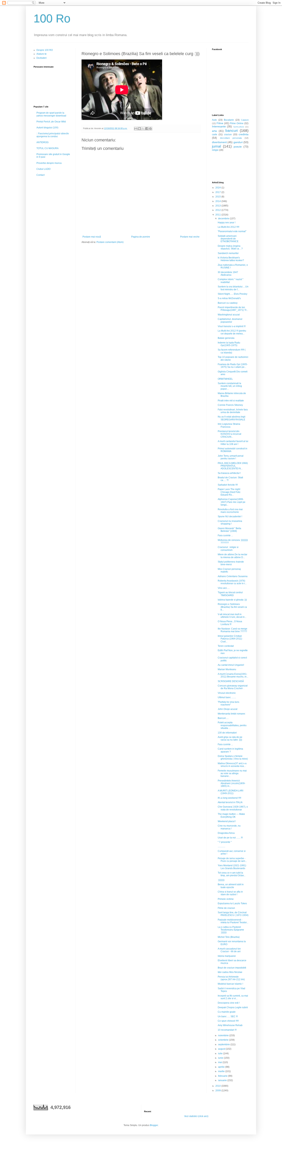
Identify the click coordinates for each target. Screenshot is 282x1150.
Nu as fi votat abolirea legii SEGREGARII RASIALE (231, 418)
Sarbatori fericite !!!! (228, 484)
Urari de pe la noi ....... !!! (230, 837)
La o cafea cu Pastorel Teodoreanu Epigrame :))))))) (231, 930)
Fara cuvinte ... (225, 535)
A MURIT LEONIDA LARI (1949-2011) (230, 792)
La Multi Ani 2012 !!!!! (228, 227)
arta (214, 130)
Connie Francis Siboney (230, 405)
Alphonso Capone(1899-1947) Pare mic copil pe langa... (231, 502)
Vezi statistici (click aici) (196, 1116)
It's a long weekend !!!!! (229, 798)
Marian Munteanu (227, 669)
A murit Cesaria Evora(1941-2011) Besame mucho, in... (233, 675)
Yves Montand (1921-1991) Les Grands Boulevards (232, 867)
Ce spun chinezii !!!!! (228, 1021)
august (222, 1049)
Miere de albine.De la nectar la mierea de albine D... (232, 556)
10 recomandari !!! (227, 1030)
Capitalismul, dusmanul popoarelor (230, 320)
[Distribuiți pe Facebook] (147, 128)
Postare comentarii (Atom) (110, 242)
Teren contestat (226, 646)
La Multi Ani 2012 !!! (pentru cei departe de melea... (232, 332)
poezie (238, 146)
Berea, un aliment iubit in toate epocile (231, 885)
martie (221, 1071)
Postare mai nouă (91, 236)
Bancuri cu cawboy (227, 303)
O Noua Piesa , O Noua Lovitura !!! (230, 622)
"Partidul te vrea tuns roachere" (228, 703)
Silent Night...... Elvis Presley (232, 294)
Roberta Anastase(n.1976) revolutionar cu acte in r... (232, 582)
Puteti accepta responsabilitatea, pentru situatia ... (232, 725)
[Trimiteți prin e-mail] (136, 128)
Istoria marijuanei (227, 956)
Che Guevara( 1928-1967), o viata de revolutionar (233, 808)
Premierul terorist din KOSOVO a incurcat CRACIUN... (229, 434)
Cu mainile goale (227, 1012)
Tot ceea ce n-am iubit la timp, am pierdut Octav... (231, 874)
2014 (218, 201)
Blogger (154, 1125)
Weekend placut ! (227, 821)
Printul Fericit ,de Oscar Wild (51, 121)
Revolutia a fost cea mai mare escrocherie (230, 510)
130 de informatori (227, 732)
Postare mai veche (190, 236)
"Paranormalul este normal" (232, 231)
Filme (220, 123)
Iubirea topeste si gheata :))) (232, 599)
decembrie (224, 218)
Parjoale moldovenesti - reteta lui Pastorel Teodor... (233, 921)
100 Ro (52, 18)
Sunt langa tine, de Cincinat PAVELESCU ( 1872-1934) (233, 914)
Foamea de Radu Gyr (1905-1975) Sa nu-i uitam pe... (233, 365)
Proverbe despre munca (49, 163)
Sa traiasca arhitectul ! (229, 473)
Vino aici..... (224, 588)
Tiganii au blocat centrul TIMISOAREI (230, 593)
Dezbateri (41, 58)
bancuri (231, 131)
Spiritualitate (238, 127)
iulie (220, 1053)
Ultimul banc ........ (227, 697)
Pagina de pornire (140, 236)
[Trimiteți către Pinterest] (150, 128)
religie (215, 150)
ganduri (238, 142)
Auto (214, 120)
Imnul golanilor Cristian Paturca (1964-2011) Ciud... (230, 639)
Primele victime (226, 899)
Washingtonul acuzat (229, 314)
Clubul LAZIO (43, 169)
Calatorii (244, 120)
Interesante (219, 126)
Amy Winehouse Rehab (230, 1025)
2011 (218, 214)
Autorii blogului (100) (47, 127)
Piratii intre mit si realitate (231, 400)
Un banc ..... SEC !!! (228, 1016)
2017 (218, 192)
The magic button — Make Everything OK (231, 815)
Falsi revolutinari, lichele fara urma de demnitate (233, 411)
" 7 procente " (225, 842)
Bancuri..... (223, 718)
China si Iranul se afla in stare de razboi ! (230, 893)
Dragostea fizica (226, 833)
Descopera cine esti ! (229, 1003)
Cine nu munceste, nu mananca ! (229, 827)
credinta (243, 134)
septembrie (224, 1044)
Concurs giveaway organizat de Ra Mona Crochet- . (232, 687)
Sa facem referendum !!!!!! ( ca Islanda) (232, 351)
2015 (218, 196)
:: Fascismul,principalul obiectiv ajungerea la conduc (52, 135)
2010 (218, 1086)
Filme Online (236, 123)
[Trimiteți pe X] (143, 128)
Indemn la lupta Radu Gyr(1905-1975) (229, 344)
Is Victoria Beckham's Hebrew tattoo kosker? (231, 259)
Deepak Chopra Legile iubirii (233, 1007)
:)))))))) (221, 880)
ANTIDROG (42, 142)
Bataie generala (226, 338)
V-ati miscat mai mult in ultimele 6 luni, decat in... (232, 615)
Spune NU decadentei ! (230, 516)
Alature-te (41, 54)
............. (221, 846)
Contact (40, 175)
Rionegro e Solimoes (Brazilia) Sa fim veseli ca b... (232, 607)
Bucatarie (229, 120)
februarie (223, 1076)
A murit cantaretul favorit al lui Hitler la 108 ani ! (233, 442)
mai (220, 1062)
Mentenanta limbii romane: (232, 713)
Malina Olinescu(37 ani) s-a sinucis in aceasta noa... (232, 764)
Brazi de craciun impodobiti (232, 967)
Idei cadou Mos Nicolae (230, 972)
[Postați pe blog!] (139, 128)
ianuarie (222, 1080)
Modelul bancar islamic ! (230, 984)
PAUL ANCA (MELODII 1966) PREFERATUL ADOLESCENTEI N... (233, 466)
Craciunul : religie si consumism (228, 548)
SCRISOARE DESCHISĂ (231, 681)
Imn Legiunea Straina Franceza (229, 425)
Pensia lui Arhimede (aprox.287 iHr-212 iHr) (231, 978)
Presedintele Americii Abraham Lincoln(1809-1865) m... (231, 783)
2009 (218, 1090)
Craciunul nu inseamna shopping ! (230, 522)
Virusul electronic (227, 693)
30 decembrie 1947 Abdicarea (228, 273)
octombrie (223, 1040)
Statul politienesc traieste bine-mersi (231, 563)
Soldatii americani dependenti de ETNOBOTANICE (228, 239)
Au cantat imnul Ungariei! (231, 665)
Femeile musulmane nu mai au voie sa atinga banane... (232, 773)
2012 (218, 210)
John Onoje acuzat (227, 709)
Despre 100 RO (44, 50)
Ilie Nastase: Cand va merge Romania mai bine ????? (232, 630)
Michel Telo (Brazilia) (229, 937)
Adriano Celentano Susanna (232, 576)
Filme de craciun (226, 908)
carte (214, 134)
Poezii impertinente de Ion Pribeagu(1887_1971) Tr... (233, 308)
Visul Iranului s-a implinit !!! (232, 326)
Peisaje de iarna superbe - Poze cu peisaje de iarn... (232, 859)
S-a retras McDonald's (229, 298)
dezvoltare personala (231, 138)
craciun (228, 134)
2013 (218, 205)
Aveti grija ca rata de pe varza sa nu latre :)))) (230, 738)
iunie (221, 1058)
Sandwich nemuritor (228, 253)
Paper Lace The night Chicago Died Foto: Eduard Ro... (229, 492)
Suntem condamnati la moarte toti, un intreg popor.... (230, 386)
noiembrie (223, 1035)
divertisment (219, 142)
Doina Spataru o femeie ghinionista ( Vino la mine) (233, 757)
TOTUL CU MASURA (47, 148)
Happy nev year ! (226, 222)
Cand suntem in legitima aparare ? (230, 750)
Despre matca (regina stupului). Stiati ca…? (230, 247)
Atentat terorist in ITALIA (230, 802)
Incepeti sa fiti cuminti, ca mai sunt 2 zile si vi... (233, 997)
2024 (218, 187)
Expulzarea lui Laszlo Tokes (232, 903)
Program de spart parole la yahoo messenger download (51, 114)
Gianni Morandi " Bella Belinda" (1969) (229, 529)
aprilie (221, 1067)
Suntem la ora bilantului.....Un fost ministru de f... (233, 288)
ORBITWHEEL (225, 379)
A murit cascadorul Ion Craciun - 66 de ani (229, 950)
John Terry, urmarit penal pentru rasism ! (230, 457)
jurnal (216, 146)
